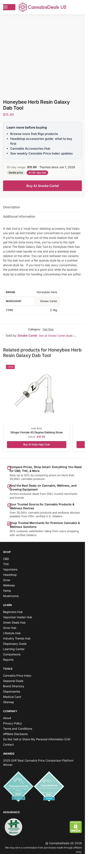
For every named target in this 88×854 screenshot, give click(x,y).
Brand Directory (13, 686)
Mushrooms (11, 596)
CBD (6, 558)
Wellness (9, 585)
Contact (8, 744)
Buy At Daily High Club (36, 444)
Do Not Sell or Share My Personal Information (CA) (36, 739)
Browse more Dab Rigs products (34, 134)
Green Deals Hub (14, 622)
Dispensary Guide (15, 643)
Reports (8, 659)
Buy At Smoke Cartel (42, 186)
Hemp (7, 590)
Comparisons (11, 654)
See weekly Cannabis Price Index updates (41, 153)
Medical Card (12, 696)
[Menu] (9, 7)
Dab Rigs (48, 329)
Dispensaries (11, 691)
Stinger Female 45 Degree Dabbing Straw (36, 432)
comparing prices (45, 475)
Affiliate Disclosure (15, 734)
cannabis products (40, 512)
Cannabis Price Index (17, 675)
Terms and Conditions (17, 728)
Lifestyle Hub (12, 633)
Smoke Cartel (27, 335)
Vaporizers (10, 569)
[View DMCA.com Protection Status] (76, 827)
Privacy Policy (12, 723)
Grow (6, 580)
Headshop (10, 574)
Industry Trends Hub (16, 638)
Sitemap (8, 702)
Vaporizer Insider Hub (17, 617)
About (7, 718)
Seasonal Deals (13, 681)
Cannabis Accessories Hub (30, 148)
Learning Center (14, 649)
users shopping (69, 531)
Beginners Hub (13, 612)
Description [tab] (11, 207)
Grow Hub (9, 627)
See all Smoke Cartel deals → (57, 335)
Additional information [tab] (19, 216)
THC (6, 564)
